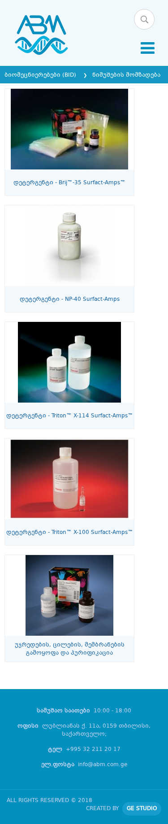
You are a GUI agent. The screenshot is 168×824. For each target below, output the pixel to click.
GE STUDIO (142, 809)
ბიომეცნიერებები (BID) (41, 75)
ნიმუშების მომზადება (126, 75)
